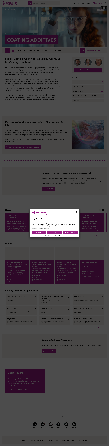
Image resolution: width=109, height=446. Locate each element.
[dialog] (54, 223)
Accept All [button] (39, 232)
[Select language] (77, 212)
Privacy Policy (35, 228)
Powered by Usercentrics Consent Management (54, 235)
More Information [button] (70, 232)
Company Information (44, 228)
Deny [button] (54, 232)
